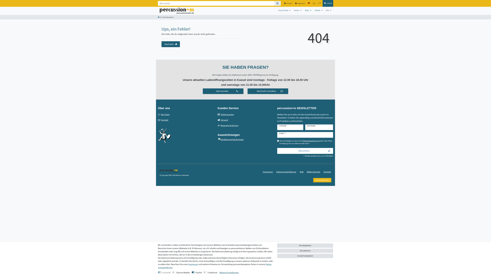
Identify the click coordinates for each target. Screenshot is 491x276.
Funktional (212, 272)
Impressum (268, 171)
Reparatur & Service (229, 125)
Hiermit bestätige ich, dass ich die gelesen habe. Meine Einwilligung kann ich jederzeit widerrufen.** (306, 142)
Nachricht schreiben (266, 91)
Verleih (317, 10)
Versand (224, 120)
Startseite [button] (169, 44)
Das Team (165, 114)
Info (327, 10)
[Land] (308, 3)
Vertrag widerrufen (322, 180)
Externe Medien (183, 272)
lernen (296, 10)
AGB (301, 171)
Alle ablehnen (305, 251)
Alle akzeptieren (305, 245)
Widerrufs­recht (313, 171)
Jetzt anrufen (222, 91)
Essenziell (166, 272)
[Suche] (277, 3)
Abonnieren (304, 150)
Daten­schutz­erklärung (286, 171)
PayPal (199, 272)
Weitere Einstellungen (229, 272)
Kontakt (164, 120)
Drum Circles (283, 10)
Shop (307, 10)
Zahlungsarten (227, 114)
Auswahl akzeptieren (305, 256)
